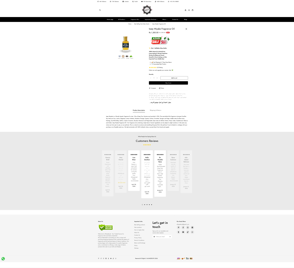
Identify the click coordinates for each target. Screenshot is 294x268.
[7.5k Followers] (188, 227)
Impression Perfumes (150, 19)
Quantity (151, 74)
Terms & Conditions (139, 240)
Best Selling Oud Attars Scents (141, 24)
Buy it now (168, 83)
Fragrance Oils (135, 19)
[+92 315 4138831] (192, 232)
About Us (136, 232)
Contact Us (175, 19)
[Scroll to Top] (291, 259)
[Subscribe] (170, 236)
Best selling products (139, 225)
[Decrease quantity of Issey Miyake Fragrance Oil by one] (150, 78)
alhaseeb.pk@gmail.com (183, 224)
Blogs (185, 19)
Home (129, 24)
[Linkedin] (192, 227)
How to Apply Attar (139, 230)
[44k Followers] (183, 227)
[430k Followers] (188, 232)
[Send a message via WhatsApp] (3, 258)
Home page (110, 19)
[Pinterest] (178, 227)
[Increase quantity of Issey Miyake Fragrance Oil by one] (157, 78)
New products (137, 227)
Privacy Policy (137, 238)
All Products (121, 19)
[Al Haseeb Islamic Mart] (147, 10)
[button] (192, 10)
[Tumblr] (178, 232)
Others (164, 19)
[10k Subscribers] (183, 232)
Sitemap (136, 248)
